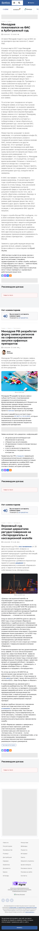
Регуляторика (17, 328)
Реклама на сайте (26, 872)
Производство (17, 522)
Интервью (24, 853)
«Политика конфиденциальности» (19, 888)
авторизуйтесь (23, 318)
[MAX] (5, 275)
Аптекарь (6, 875)
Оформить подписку (27, 861)
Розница (5, 853)
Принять (19, 927)
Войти (32, 3)
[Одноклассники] (10, 275)
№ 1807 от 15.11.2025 (22, 416)
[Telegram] (2, 275)
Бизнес (5, 872)
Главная (3, 21)
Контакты (24, 875)
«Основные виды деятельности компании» (19, 889)
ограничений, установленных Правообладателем (23, 907)
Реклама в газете (26, 868)
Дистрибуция (7, 857)
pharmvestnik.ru (29, 912)
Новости (9, 21)
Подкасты (24, 850)
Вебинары (24, 846)
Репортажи (24, 842)
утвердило (20, 456)
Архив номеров (26, 864)
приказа (11, 410)
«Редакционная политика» (19, 891)
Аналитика (6, 864)
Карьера (5, 861)
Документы (6, 868)
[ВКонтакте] (8, 275)
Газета (23, 857)
